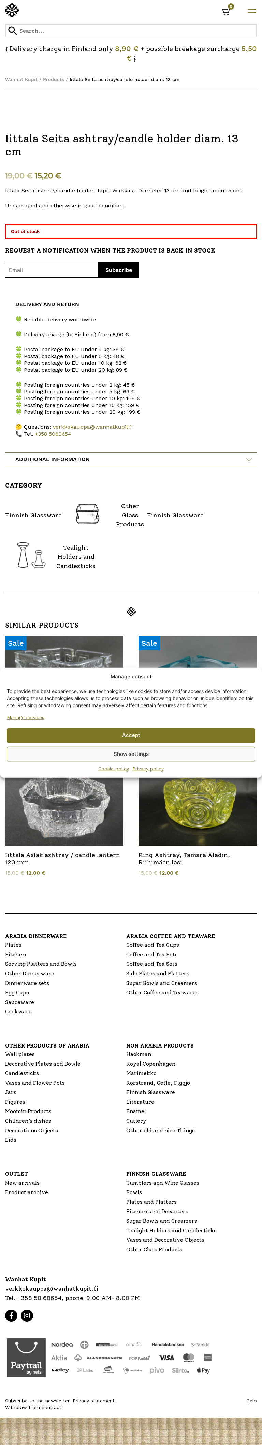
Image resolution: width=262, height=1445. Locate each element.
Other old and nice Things (160, 1130)
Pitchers (16, 954)
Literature (140, 1102)
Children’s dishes (28, 1121)
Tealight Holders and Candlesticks (171, 1230)
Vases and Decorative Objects (165, 1240)
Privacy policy (148, 768)
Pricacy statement (94, 1400)
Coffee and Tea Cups (152, 945)
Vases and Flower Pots (35, 1082)
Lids (10, 1140)
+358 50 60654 (39, 1298)
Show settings (131, 754)
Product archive (26, 1192)
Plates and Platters (151, 1202)
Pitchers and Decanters (157, 1211)
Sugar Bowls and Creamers (161, 983)
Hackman (138, 1054)
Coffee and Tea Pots (152, 954)
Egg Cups (17, 992)
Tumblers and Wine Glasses (162, 1183)
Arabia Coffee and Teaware (170, 936)
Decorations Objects (31, 1130)
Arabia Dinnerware (36, 936)
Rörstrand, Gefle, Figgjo (158, 1082)
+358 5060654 (53, 434)
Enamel (136, 1111)
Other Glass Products (154, 1249)
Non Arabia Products (160, 1045)
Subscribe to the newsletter (37, 1400)
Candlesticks (22, 1073)
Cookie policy (113, 768)
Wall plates (20, 1054)
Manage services (25, 717)
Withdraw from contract (33, 1407)
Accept (131, 735)
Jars (10, 1092)
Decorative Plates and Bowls (42, 1063)
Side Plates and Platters (157, 973)
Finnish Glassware (150, 1092)
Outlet (16, 1174)
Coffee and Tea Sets (151, 964)
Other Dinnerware (29, 973)
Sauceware (19, 1002)
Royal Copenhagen (150, 1063)
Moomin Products (28, 1111)
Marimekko (141, 1073)
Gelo (251, 1400)
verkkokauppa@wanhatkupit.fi (93, 427)
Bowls (134, 1192)
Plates (13, 945)
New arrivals (22, 1183)
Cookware (18, 1011)
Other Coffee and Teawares (162, 992)
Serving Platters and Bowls (41, 964)
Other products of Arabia (47, 1045)
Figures (15, 1102)
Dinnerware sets (27, 983)
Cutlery (136, 1121)
